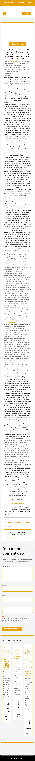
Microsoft (14, 538)
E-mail (4, 595)
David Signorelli (18, 504)
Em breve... (26, 13)
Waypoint (10, 322)
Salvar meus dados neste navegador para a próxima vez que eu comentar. (16, 619)
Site (3, 606)
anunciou (14, 61)
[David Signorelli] (8, 506)
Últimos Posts (19, 499)
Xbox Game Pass (22, 538)
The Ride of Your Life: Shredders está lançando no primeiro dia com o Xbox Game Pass (28, 663)
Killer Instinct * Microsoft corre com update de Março (17, 659)
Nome (4, 585)
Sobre (13, 499)
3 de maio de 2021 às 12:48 (18, 534)
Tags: (9, 538)
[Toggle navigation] (4, 13)
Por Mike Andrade (8, 706)
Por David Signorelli (20, 532)
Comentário (6, 566)
